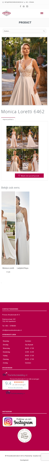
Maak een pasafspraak (30, 176)
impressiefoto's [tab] (8, 119)
